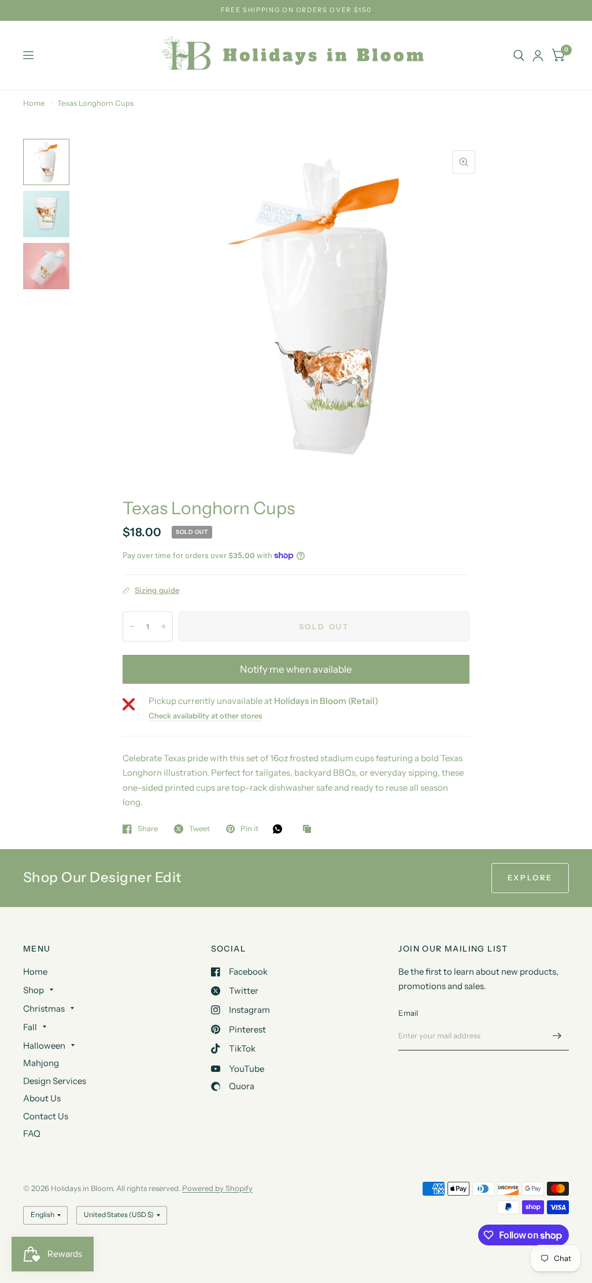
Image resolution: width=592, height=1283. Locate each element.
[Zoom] (463, 162)
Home (34, 103)
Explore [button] (530, 877)
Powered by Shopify (217, 1188)
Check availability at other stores (205, 716)
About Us (42, 1098)
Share (148, 829)
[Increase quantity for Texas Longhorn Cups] (163, 626)
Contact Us (45, 1116)
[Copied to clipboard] (309, 829)
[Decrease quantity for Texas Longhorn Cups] (131, 626)
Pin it (249, 829)
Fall (30, 1027)
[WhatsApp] (280, 829)
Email (408, 1012)
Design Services (54, 1080)
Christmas (44, 1008)
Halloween (44, 1045)
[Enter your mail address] (557, 1035)
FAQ (31, 1133)
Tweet (199, 829)
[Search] (518, 55)
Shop (33, 990)
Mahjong (41, 1062)
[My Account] (537, 55)
